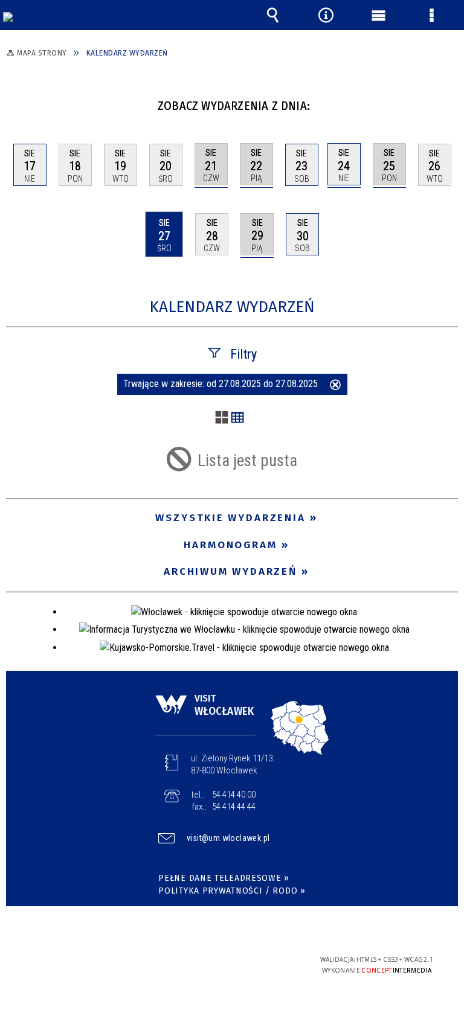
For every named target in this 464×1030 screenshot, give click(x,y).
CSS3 (222, 960)
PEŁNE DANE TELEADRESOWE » (223, 878)
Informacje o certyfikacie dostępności (79, 961)
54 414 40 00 (234, 794)
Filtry (243, 354)
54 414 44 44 (234, 806)
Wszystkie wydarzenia (230, 517)
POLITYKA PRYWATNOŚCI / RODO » (231, 891)
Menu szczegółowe (431, 15)
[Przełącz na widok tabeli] (237, 418)
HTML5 (204, 960)
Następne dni (447, 101)
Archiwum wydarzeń (230, 571)
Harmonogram (230, 545)
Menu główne (379, 15)
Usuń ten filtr (335, 386)
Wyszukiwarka (273, 15)
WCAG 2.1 (260, 959)
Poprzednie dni (21, 101)
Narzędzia (326, 15)
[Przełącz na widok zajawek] (222, 418)
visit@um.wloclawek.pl (228, 838)
